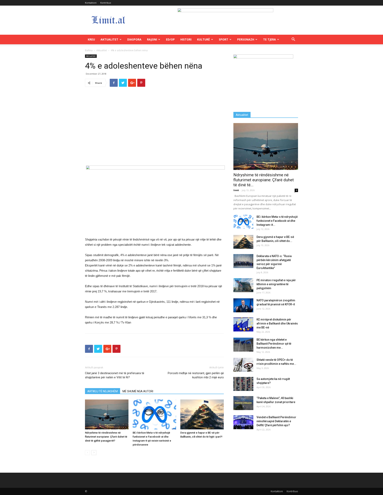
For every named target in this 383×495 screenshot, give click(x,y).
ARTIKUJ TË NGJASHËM (102, 391)
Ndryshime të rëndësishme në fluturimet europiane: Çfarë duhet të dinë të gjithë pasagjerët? (106, 436)
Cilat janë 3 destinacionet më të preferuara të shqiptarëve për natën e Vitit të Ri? (114, 375)
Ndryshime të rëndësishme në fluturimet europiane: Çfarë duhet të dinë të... (263, 180)
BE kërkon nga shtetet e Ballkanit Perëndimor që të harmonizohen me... (274, 343)
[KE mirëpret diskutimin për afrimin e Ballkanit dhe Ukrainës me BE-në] (243, 324)
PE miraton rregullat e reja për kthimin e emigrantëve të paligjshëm (276, 284)
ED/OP (170, 39)
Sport (223, 39)
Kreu (91, 39)
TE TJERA (269, 39)
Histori (186, 39)
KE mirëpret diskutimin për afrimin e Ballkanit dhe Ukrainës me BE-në (277, 323)
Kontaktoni (91, 2)
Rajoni (152, 39)
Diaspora (134, 39)
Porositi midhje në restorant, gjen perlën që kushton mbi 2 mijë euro (196, 375)
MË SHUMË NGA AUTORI (137, 391)
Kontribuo (105, 2)
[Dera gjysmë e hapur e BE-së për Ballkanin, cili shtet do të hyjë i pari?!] (202, 414)
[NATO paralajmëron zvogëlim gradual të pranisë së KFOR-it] (243, 305)
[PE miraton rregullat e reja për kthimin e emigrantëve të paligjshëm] (243, 285)
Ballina (89, 50)
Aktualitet (109, 39)
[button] (293, 40)
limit (236, 190)
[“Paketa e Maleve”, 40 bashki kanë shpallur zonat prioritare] (243, 403)
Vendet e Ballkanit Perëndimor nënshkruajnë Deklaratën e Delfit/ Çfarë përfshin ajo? (276, 421)
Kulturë (203, 39)
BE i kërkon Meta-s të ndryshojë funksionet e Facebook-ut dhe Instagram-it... (277, 220)
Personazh (245, 39)
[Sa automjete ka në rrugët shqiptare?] (243, 384)
